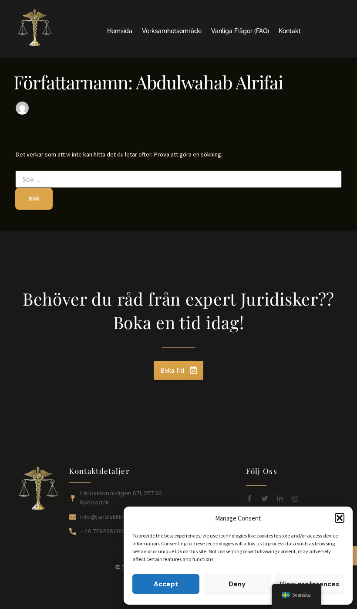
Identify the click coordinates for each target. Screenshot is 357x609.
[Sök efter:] (178, 180)
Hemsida (119, 30)
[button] (339, 518)
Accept (166, 584)
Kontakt (290, 30)
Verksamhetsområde (172, 30)
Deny (237, 584)
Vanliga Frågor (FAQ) (240, 30)
